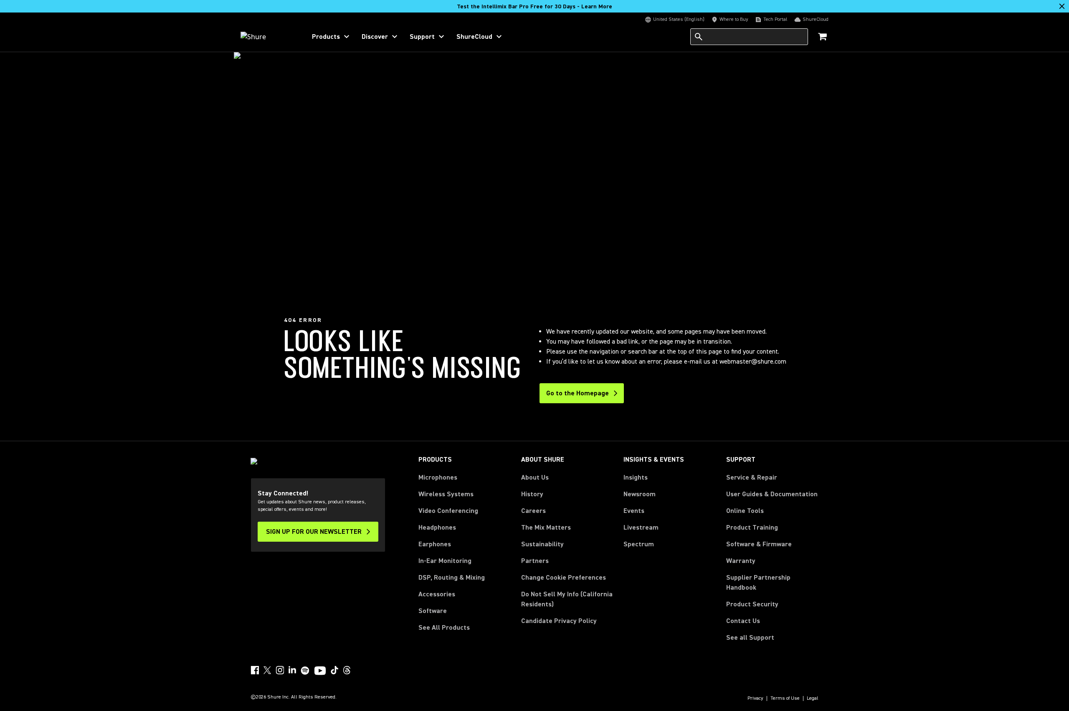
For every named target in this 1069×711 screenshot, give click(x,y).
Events (633, 511)
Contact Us (743, 621)
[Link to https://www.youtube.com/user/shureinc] (320, 671)
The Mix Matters (546, 527)
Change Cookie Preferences (563, 577)
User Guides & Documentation (772, 494)
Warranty (740, 561)
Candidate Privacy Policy (559, 621)
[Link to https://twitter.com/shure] (267, 670)
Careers (533, 511)
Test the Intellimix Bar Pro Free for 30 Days (534, 6)
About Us (535, 477)
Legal (812, 698)
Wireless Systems (446, 494)
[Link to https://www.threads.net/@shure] (347, 670)
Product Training (752, 527)
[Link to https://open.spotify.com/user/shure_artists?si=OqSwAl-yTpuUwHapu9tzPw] (305, 670)
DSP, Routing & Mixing (451, 577)
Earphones (434, 544)
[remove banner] (1061, 6)
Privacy (755, 698)
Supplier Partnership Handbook (771, 582)
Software (432, 611)
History (532, 494)
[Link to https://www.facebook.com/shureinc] (255, 670)
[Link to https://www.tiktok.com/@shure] (334, 670)
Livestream (641, 527)
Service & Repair (751, 477)
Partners (535, 561)
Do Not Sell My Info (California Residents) (567, 599)
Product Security (752, 604)
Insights (635, 477)
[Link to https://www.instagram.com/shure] (280, 670)
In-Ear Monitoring (444, 561)
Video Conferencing (448, 511)
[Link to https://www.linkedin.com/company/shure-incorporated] (292, 670)
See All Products (444, 627)
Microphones (437, 477)
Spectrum (638, 544)
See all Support (750, 637)
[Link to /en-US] (268, 37)
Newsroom (639, 494)
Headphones (437, 527)
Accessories (436, 594)
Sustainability (542, 544)
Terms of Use (785, 698)
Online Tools (745, 511)
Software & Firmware (759, 544)
